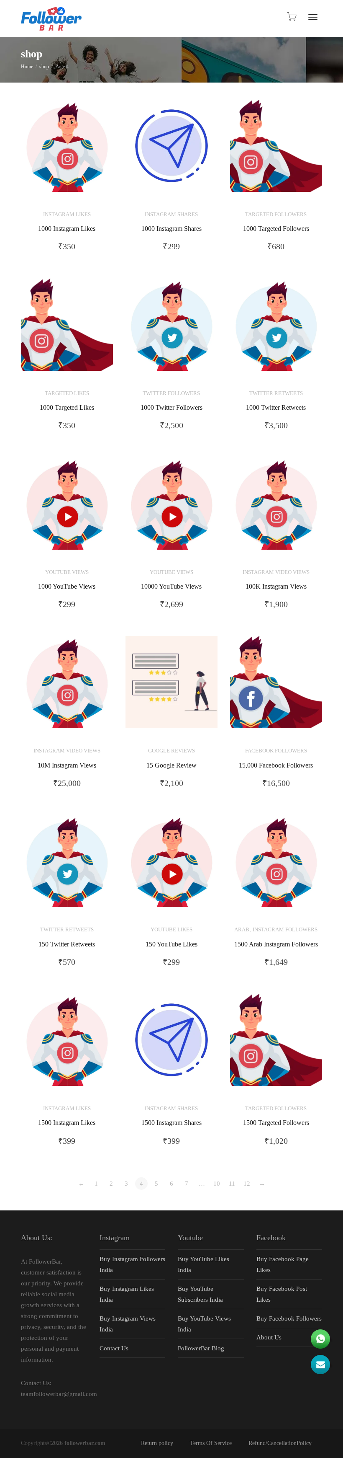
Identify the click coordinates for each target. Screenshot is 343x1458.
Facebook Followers (276, 751)
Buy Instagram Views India (128, 1324)
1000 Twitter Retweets (276, 407)
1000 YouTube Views (66, 586)
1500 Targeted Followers (276, 1123)
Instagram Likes (67, 214)
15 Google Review (171, 765)
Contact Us (114, 1348)
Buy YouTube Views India (204, 1324)
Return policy (157, 1443)
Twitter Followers (171, 393)
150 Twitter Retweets (66, 944)
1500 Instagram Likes (66, 1123)
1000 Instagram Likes (66, 229)
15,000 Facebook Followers (276, 765)
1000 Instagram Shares (171, 229)
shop (44, 67)
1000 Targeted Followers (276, 229)
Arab (241, 930)
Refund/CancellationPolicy (280, 1443)
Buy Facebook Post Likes (281, 1294)
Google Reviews (171, 751)
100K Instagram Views (276, 586)
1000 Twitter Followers (171, 407)
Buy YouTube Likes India (203, 1264)
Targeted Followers (276, 214)
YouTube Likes (171, 930)
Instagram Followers (285, 930)
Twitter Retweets (276, 393)
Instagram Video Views (276, 572)
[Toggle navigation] (313, 17)
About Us (269, 1337)
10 (216, 1183)
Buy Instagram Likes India (127, 1294)
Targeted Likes (67, 393)
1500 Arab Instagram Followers (276, 944)
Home (27, 67)
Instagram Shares (171, 214)
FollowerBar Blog (201, 1348)
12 (246, 1183)
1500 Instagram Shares (171, 1123)
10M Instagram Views (67, 765)
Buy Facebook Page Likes (282, 1264)
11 (232, 1183)
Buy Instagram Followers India (132, 1264)
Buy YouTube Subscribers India (200, 1294)
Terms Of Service (211, 1443)
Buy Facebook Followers (289, 1318)
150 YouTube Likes (171, 944)
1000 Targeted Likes (67, 407)
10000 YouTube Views (171, 586)
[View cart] (291, 16)
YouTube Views (67, 572)
